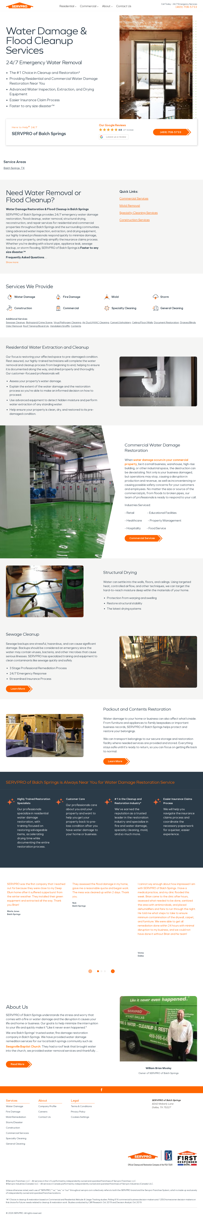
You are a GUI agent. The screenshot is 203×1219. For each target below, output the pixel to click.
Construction (13, 1127)
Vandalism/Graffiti (60, 326)
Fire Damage (13, 1111)
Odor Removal (14, 326)
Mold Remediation (16, 1117)
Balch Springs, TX (14, 168)
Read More (17, 1064)
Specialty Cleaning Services (138, 213)
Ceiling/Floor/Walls (142, 322)
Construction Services (134, 220)
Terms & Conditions (81, 1106)
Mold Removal (129, 205)
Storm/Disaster (14, 1122)
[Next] (112, 971)
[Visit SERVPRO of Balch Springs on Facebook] (101, 1089)
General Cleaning (15, 1143)
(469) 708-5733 (186, 7)
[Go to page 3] (105, 971)
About (106, 6)
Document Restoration (166, 322)
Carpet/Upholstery (120, 322)
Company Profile (47, 1106)
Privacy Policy (78, 1111)
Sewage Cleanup (15, 322)
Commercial (88, 6)
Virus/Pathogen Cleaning (67, 322)
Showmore (12, 262)
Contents (76, 326)
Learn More (18, 688)
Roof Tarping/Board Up (36, 326)
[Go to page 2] (101, 971)
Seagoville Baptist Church (23, 1046)
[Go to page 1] (98, 971)
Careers (42, 1111)
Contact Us (123, 6)
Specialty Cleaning (16, 1138)
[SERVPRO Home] (19, 5)
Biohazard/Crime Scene (39, 322)
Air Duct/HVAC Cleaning (95, 322)
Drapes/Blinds (188, 322)
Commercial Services (133, 198)
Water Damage (14, 1106)
